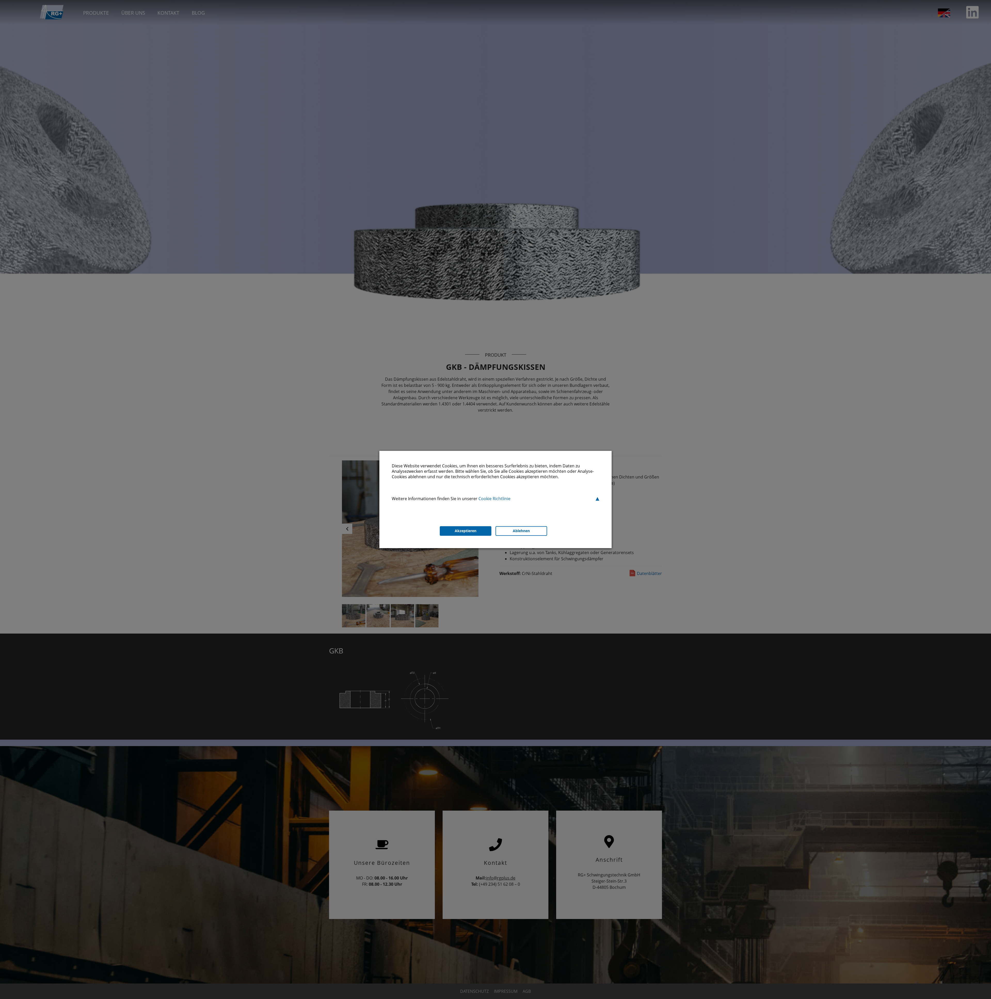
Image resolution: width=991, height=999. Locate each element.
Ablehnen (521, 530)
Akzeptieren (465, 530)
